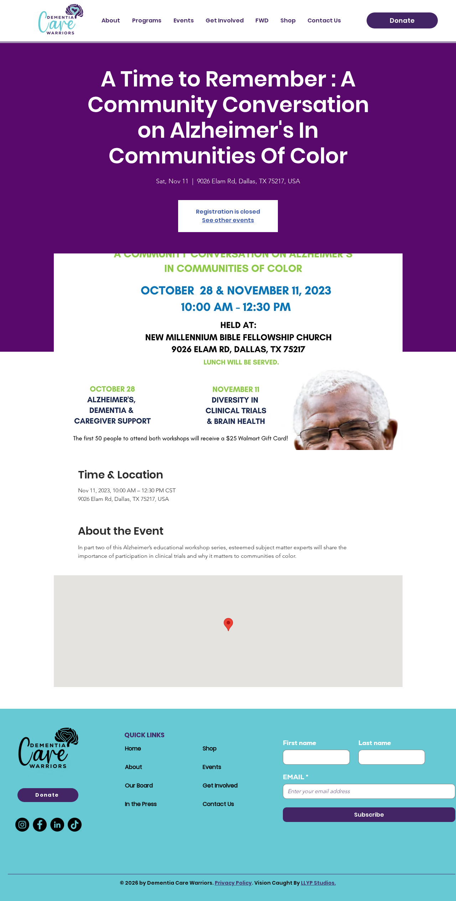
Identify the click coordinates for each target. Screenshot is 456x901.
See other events (228, 220)
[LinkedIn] (57, 825)
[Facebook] (40, 825)
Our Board (139, 785)
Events (212, 767)
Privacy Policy (233, 882)
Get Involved (220, 785)
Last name (374, 743)
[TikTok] (75, 825)
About (133, 767)
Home (133, 748)
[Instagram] (22, 825)
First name (299, 743)
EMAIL (296, 777)
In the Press (141, 804)
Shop (210, 748)
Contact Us (218, 804)
